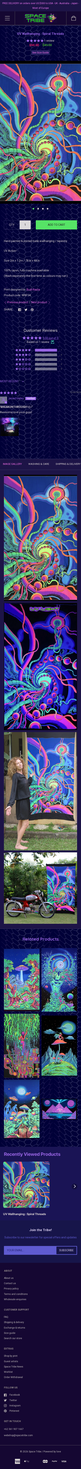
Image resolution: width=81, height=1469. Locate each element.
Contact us (10, 1283)
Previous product (18, 302)
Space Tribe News (13, 1366)
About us (9, 1278)
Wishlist (8, 1372)
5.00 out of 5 (50, 338)
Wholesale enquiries (15, 1299)
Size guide (9, 1333)
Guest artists (11, 1361)
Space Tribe (35, 1451)
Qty (12, 224)
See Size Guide (40, 52)
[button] (35, 40)
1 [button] (33, 209)
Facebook (14, 1394)
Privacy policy (11, 1288)
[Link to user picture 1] (9, 426)
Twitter (13, 1400)
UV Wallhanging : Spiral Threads (24, 1214)
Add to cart (56, 224)
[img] (8, 392)
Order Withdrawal (13, 1377)
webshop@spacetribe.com (18, 1435)
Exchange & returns (14, 1327)
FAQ (6, 1317)
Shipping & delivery (14, 1322)
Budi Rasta (33, 289)
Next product (39, 302)
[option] (40, 132)
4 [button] (47, 209)
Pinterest (14, 1411)
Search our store (13, 1338)
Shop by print (10, 1356)
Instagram (15, 1405)
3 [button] (43, 209)
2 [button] (38, 209)
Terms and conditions (16, 1294)
